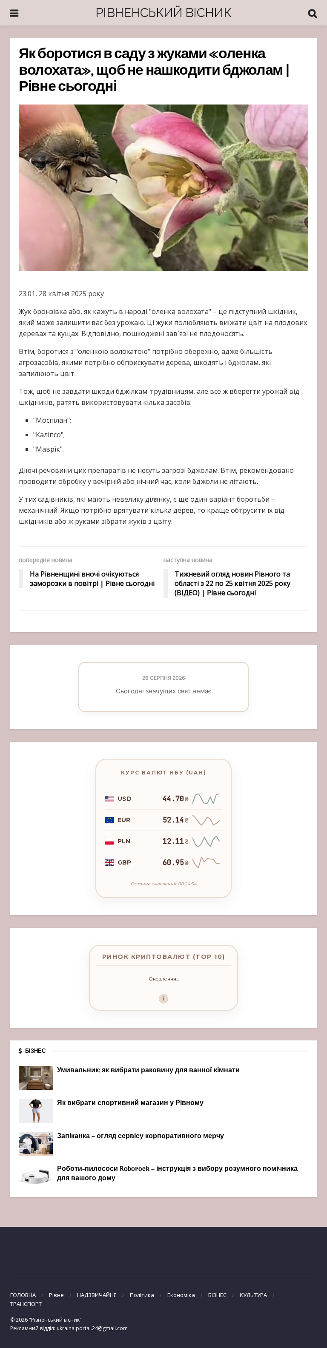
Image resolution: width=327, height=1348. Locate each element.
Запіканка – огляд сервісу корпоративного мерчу (140, 1136)
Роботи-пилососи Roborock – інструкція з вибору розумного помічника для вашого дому (177, 1174)
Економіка (181, 1295)
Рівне (56, 1295)
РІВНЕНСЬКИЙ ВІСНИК (163, 12)
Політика (142, 1295)
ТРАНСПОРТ (26, 1304)
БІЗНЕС (217, 1295)
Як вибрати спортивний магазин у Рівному (130, 1103)
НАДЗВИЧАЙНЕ (97, 1295)
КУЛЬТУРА (253, 1295)
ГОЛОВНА (23, 1295)
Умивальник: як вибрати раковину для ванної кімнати (148, 1070)
